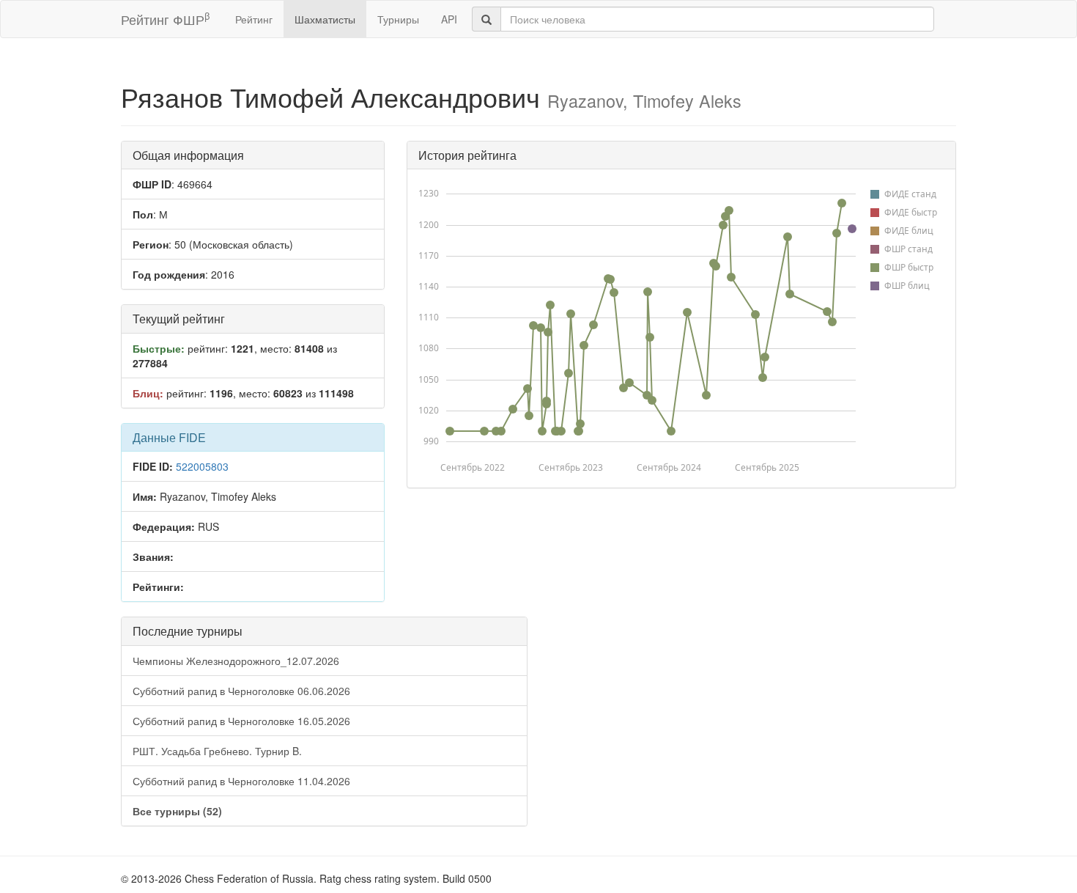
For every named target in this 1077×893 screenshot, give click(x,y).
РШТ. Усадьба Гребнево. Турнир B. (217, 750)
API (449, 19)
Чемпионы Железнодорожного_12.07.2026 (236, 660)
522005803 (202, 466)
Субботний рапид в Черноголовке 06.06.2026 (241, 690)
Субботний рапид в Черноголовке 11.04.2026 (241, 780)
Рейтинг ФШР (165, 19)
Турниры (398, 19)
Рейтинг (254, 19)
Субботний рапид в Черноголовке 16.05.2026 (241, 720)
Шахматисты (325, 19)
